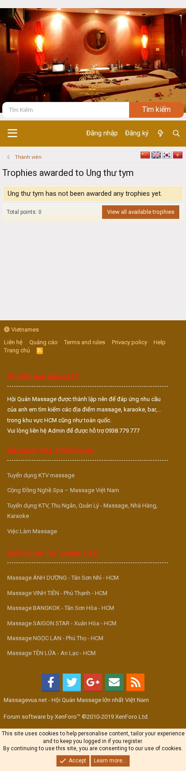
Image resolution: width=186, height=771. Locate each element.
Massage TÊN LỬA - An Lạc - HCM (51, 653)
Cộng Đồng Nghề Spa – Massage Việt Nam (63, 490)
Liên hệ (13, 342)
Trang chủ (17, 350)
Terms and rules (84, 342)
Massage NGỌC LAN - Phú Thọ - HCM (55, 638)
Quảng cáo (43, 342)
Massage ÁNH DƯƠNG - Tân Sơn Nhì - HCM (63, 577)
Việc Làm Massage (32, 531)
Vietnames (24, 329)
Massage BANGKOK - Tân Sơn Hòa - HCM (60, 608)
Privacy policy (129, 342)
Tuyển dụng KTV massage (40, 475)
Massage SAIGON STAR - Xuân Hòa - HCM (61, 623)
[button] (12, 133)
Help (159, 342)
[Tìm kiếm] (176, 133)
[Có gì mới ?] (160, 133)
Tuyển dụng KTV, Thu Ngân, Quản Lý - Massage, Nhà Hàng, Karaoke (82, 510)
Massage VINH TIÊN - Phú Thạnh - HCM (57, 593)
